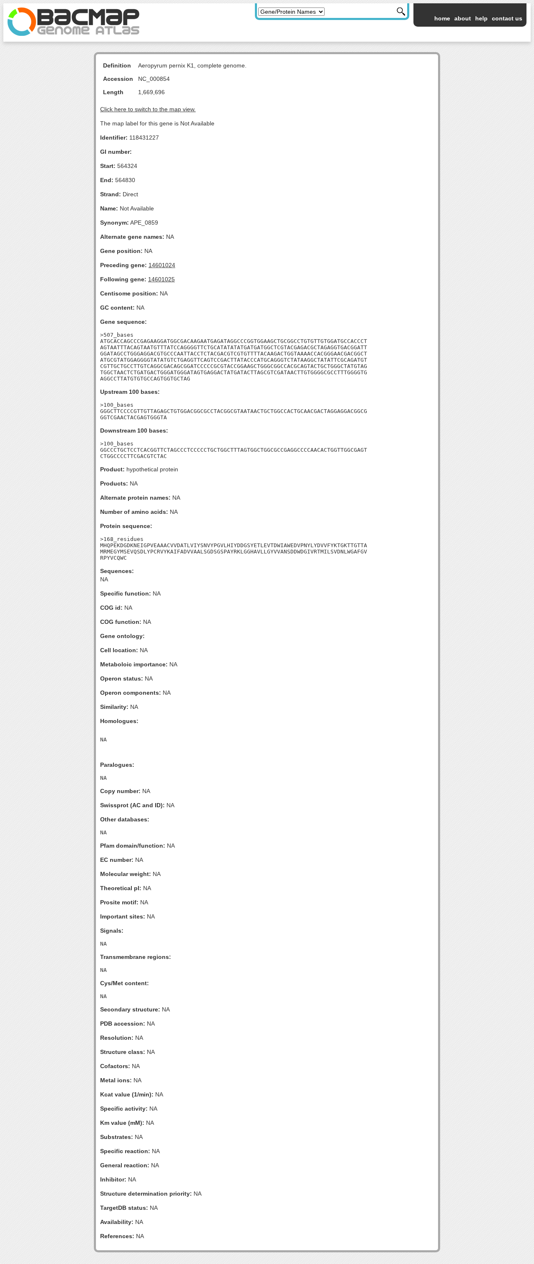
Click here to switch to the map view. (148, 109)
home (442, 18)
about (462, 18)
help (481, 18)
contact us (507, 18)
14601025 (161, 279)
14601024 (162, 265)
